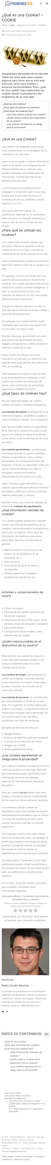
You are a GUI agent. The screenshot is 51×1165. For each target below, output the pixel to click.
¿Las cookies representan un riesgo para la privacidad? (24, 125)
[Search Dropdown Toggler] (41, 4)
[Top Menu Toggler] (47, 3)
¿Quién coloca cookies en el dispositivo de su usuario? (26, 119)
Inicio (4, 25)
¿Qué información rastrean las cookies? (26, 114)
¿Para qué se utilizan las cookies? (21, 107)
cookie (12, 25)
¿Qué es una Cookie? (14, 104)
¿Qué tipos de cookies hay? (18, 111)
